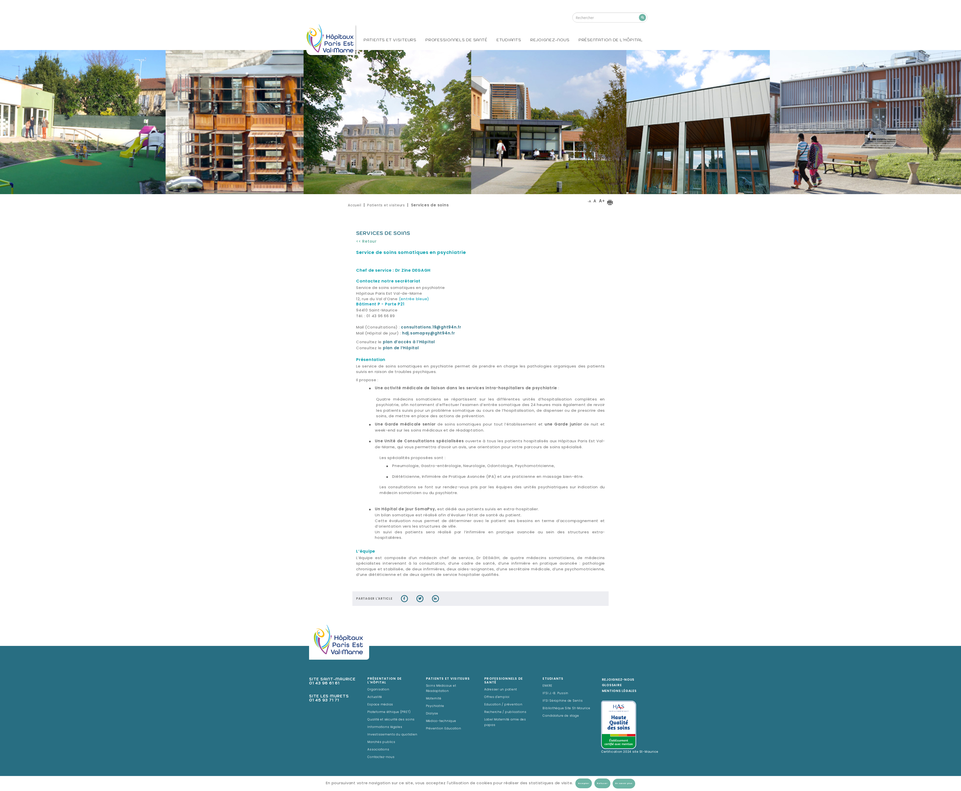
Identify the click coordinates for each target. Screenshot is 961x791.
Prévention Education (443, 728)
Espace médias (380, 704)
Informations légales (384, 727)
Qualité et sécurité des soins (391, 719)
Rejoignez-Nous (618, 679)
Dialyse (432, 713)
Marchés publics (381, 742)
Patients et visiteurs (386, 205)
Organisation (378, 689)
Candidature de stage (561, 715)
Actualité (374, 697)
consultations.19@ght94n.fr (431, 327)
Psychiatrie (435, 706)
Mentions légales (619, 691)
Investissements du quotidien (392, 734)
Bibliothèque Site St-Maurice (566, 708)
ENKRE (547, 685)
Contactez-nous (381, 757)
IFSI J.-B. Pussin (555, 693)
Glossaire (612, 685)
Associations (378, 749)
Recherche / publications (505, 712)
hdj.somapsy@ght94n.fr (428, 333)
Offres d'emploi (497, 697)
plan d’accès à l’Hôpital (409, 342)
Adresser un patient (500, 689)
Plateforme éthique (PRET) (389, 712)
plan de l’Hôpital (401, 348)
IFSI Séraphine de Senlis (563, 700)
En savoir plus (623, 783)
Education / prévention (503, 704)
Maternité (433, 698)
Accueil (354, 205)
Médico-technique (441, 721)
